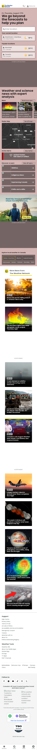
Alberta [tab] (19, 258)
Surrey (14, 262)
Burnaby (26, 262)
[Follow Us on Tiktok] (17, 681)
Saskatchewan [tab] (28, 258)
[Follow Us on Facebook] (4, 681)
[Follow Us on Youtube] (13, 681)
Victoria (19, 262)
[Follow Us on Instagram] (8, 681)
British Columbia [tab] (9, 258)
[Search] (24, 6)
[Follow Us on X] (26, 681)
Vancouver (6, 262)
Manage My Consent (8, 630)
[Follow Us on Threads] (22, 681)
